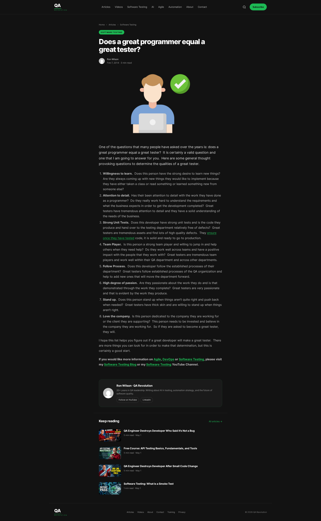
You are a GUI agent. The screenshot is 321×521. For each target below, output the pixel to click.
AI (153, 6)
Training (171, 512)
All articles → (215, 421)
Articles (106, 6)
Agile (161, 6)
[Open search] (244, 7)
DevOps (168, 359)
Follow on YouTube (128, 399)
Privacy (181, 512)
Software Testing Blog (120, 364)
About (189, 6)
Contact (202, 6)
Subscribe (258, 7)
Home (102, 24)
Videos (119, 6)
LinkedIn (147, 399)
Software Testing (137, 6)
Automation (175, 6)
